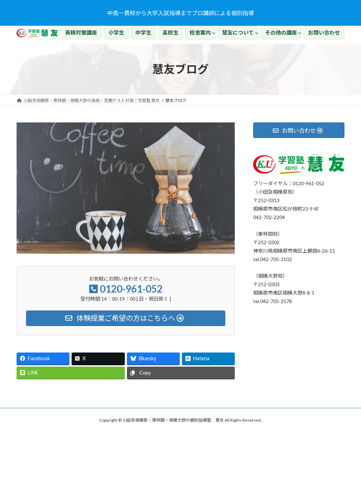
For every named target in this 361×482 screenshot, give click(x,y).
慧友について (238, 32)
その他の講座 (281, 32)
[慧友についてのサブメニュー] (256, 33)
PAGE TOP (345, 461)
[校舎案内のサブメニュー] (213, 33)
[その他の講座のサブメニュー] (299, 33)
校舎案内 (200, 32)
